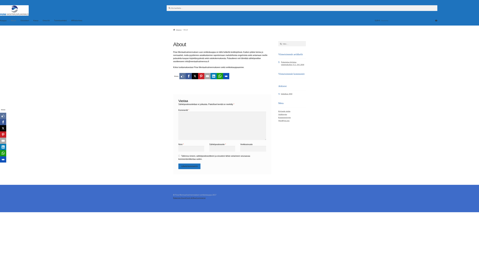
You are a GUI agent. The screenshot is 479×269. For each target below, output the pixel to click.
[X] (195, 76)
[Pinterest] (201, 76)
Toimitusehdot (60, 20)
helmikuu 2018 (286, 94)
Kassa (35, 20)
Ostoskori (24, 20)
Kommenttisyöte (284, 118)
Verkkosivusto (246, 144)
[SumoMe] (226, 76)
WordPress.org (283, 121)
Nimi (181, 144)
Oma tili (46, 20)
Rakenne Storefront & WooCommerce (189, 198)
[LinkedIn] (214, 76)
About (13, 20)
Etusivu (178, 30)
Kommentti (183, 110)
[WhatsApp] (220, 76)
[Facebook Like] (182, 76)
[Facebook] (189, 76)
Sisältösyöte (282, 114)
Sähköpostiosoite (217, 144)
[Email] (207, 76)
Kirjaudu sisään (284, 111)
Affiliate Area (76, 20)
